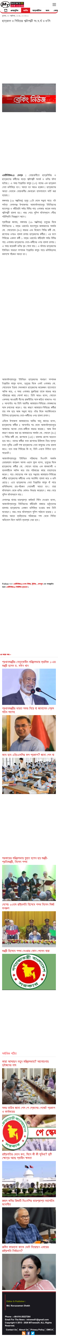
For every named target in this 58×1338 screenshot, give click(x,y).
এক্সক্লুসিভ (14, 10)
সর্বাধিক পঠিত (9, 1053)
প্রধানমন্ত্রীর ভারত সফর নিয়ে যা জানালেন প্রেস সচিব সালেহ (28, 710)
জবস (47, 10)
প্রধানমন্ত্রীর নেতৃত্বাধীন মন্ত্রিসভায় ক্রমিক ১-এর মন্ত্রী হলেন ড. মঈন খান (29, 663)
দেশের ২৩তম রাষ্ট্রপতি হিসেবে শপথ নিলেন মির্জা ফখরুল (28, 906)
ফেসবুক (40, 583)
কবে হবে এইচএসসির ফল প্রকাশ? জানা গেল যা (28, 754)
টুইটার (34, 583)
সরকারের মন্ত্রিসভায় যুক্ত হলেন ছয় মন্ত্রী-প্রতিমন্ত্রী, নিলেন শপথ (25, 859)
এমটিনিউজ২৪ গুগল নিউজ (22, 583)
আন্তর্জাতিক (36, 10)
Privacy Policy (37, 1329)
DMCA (49, 1329)
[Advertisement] (29, 53)
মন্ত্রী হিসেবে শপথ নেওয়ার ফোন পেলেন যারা (26, 950)
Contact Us (11, 1329)
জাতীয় (25, 10)
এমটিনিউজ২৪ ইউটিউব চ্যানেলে (17, 586)
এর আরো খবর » (5, 654)
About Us (23, 1329)
